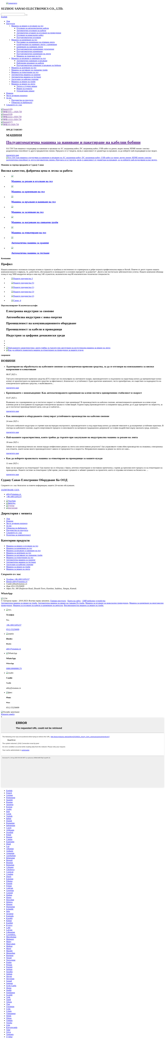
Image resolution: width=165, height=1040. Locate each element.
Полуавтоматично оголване (28, 37)
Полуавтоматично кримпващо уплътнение (35, 49)
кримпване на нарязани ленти (29, 47)
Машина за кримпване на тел (24, 40)
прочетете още (12, 155)
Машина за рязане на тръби (23, 81)
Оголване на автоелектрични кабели (32, 28)
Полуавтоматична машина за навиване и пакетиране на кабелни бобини (73, 142)
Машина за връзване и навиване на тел (28, 58)
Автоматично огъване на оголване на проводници (38, 33)
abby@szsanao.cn (13, 494)
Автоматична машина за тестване (26, 77)
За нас (9, 98)
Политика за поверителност (18, 535)
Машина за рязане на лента (23, 84)
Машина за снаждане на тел (28, 56)
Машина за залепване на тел (23, 68)
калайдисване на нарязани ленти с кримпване (36, 44)
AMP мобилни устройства (93, 601)
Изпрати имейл (8, 714)
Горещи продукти (58, 601)
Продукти (10, 23)
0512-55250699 (12, 629)
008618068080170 (14, 668)
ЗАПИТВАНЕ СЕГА (10, 490)
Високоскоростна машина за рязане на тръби (83, 605)
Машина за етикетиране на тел (24, 72)
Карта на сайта (74, 601)
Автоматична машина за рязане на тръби (19, 603)
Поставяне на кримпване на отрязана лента (35, 42)
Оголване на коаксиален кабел (29, 35)
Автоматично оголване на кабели (31, 30)
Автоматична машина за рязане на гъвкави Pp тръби (61, 603)
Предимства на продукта (22, 100)
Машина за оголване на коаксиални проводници (106, 603)
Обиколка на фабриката (21, 102)
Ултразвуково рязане (25, 91)
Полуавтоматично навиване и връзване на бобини (38, 65)
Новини (9, 93)
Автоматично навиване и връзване (31, 61)
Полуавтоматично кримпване (29, 51)
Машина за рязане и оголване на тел (27, 26)
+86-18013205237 (14, 496)
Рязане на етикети (24, 88)
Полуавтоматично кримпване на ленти (33, 54)
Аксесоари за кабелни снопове (24, 79)
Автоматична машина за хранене (25, 75)
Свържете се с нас (14, 105)
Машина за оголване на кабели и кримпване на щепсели (38, 605)
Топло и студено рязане (26, 86)
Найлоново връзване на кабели (30, 63)
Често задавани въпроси (16, 95)
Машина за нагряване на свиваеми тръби (29, 70)
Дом (8, 21)
